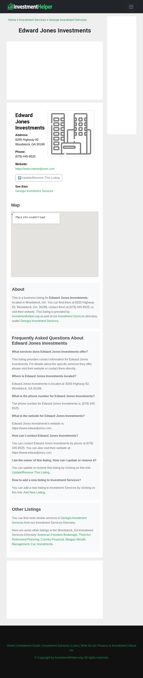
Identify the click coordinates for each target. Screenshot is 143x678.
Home (12, 20)
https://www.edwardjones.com (35, 168)
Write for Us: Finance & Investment (103, 645)
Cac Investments (42, 544)
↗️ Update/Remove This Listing (39, 177)
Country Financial (52, 539)
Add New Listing (34, 492)
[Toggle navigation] (131, 6)
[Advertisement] (55, 70)
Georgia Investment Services (68, 20)
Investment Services (32, 20)
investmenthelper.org (25, 316)
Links (74, 645)
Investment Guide (28, 645)
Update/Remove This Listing (31, 472)
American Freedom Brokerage (57, 534)
